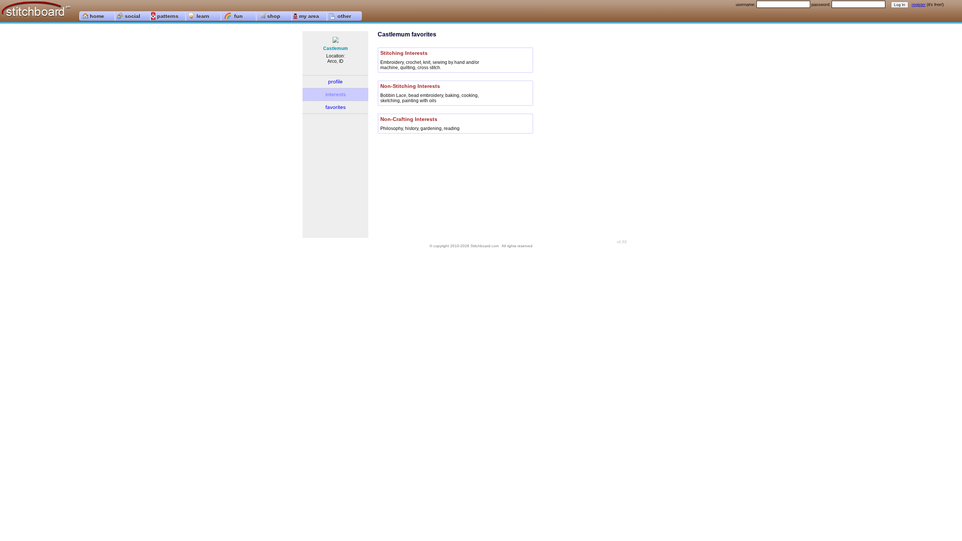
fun (238, 16)
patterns (167, 16)
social (132, 16)
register (919, 4)
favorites (335, 107)
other (344, 16)
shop (273, 16)
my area (309, 16)
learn (203, 16)
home (97, 16)
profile (335, 82)
